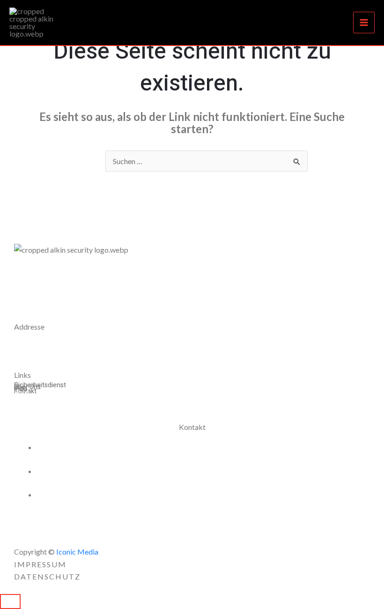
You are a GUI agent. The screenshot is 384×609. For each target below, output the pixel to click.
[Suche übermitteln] (297, 162)
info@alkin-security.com (86, 494)
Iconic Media (76, 551)
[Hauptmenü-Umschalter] (364, 22)
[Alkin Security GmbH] (37, 23)
